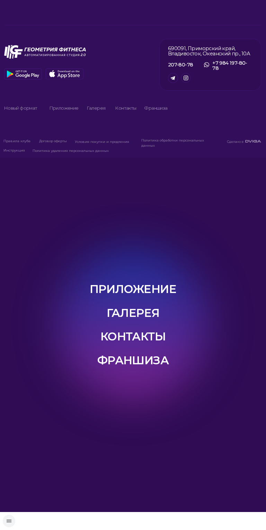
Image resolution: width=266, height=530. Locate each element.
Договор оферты (53, 141)
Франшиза (155, 108)
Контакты (125, 108)
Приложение (64, 108)
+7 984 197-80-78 (229, 66)
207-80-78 (180, 65)
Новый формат (20, 108)
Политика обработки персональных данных (172, 142)
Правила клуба (16, 141)
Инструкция (14, 150)
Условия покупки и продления (102, 142)
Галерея (96, 108)
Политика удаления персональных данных (71, 151)
